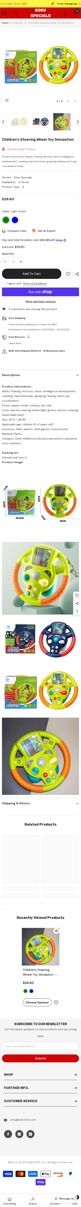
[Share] (76, 274)
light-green (25, 991)
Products (18, 22)
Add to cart (33, 274)
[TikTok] (30, 1134)
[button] (67, 101)
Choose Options (37, 1002)
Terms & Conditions (35, 283)
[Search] (15, 13)
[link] (20, 888)
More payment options (41, 301)
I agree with (14, 283)
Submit (40, 1058)
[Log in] (65, 13)
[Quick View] (56, 931)
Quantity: (8, 253)
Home (5, 22)
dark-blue (31, 991)
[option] (40, 66)
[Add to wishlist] (68, 274)
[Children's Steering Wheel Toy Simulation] (40, 947)
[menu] (4, 13)
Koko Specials (23, 177)
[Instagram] (19, 1134)
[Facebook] (8, 1134)
